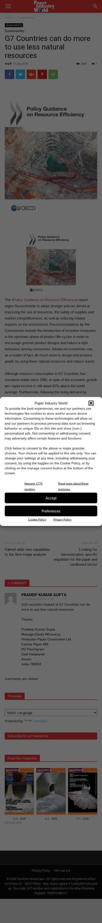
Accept (51, 498)
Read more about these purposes (73, 486)
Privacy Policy (62, 519)
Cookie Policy (37, 519)
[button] (91, 403)
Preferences (51, 511)
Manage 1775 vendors (33, 486)
